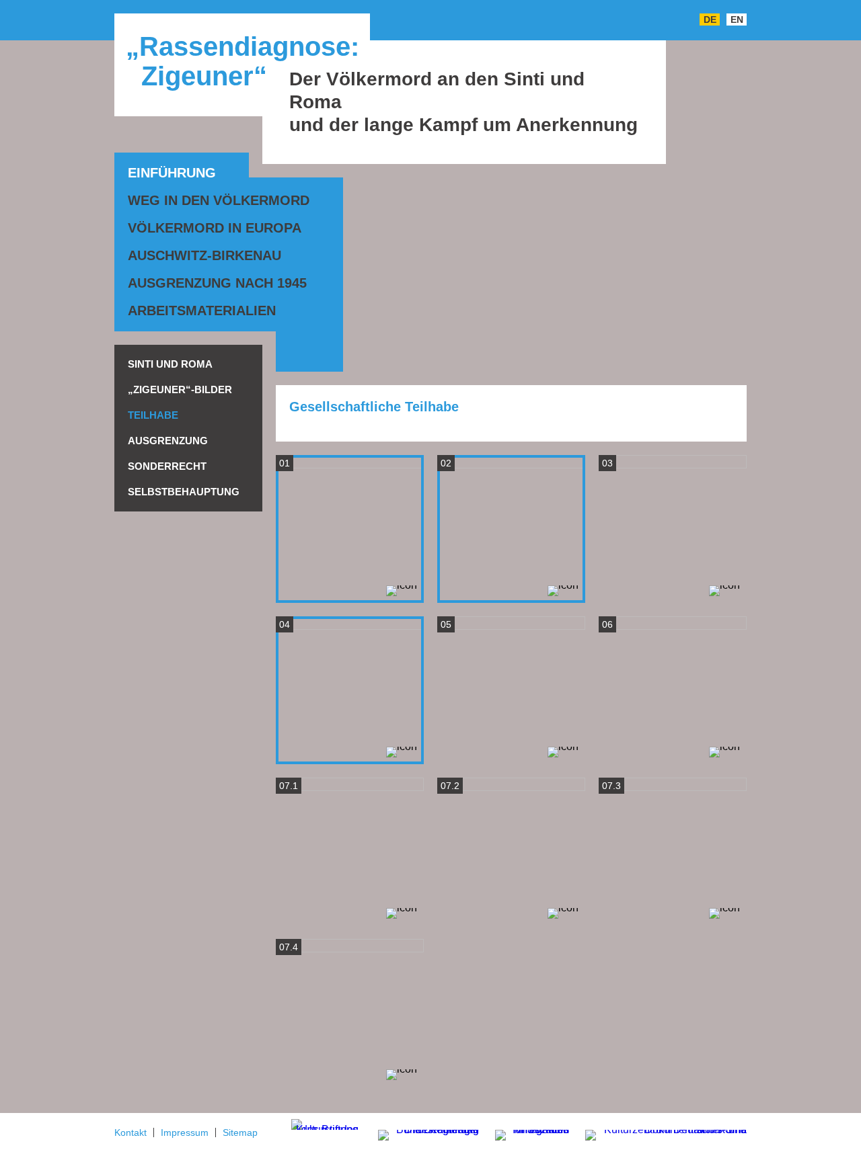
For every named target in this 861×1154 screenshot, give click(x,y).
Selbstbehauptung (183, 491)
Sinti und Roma (170, 364)
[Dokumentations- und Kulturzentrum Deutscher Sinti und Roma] (659, 1133)
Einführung (172, 172)
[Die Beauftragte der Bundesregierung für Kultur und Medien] (420, 1133)
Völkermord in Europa (214, 227)
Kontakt (130, 1132)
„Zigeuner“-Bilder (180, 389)
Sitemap (240, 1132)
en (737, 19)
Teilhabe (153, 415)
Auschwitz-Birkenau (204, 255)
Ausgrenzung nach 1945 (217, 283)
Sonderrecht (167, 466)
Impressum (185, 1132)
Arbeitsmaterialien (202, 310)
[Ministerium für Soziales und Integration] (525, 1136)
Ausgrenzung (168, 440)
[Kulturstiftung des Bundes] (325, 1124)
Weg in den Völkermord (218, 200)
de (710, 19)
